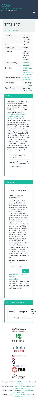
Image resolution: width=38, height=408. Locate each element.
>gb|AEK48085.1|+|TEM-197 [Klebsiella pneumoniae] (18, 277)
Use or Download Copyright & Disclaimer (11, 8)
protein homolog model (18, 190)
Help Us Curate (4, 11)
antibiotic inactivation (27, 78)
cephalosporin (27, 72)
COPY (25, 271)
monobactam (27, 74)
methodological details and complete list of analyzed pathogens (16, 116)
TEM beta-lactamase (26, 64)
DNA (20, 267)
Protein (12, 267)
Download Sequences (11, 30)
